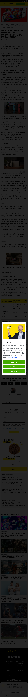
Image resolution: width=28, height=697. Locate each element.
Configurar (14, 366)
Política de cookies (13, 357)
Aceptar (14, 362)
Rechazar (14, 371)
